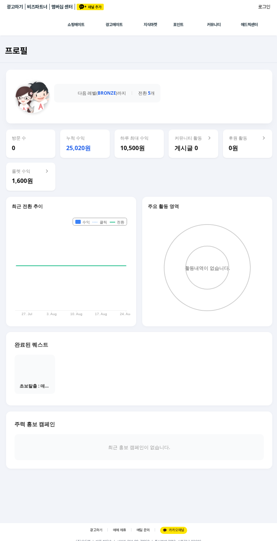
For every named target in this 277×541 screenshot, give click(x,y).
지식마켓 (150, 24)
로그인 (264, 6)
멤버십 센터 (62, 6)
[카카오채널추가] (90, 7)
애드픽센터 (249, 24)
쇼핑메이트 (76, 24)
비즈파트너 (37, 6)
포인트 (178, 24)
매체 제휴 (119, 530)
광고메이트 (114, 24)
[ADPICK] (37, 25)
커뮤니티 (214, 24)
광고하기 (15, 6)
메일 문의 (143, 530)
